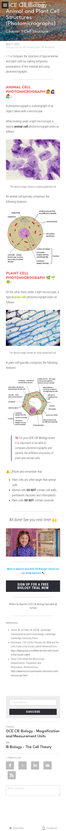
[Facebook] (10, 765)
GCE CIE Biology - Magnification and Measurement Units (32, 733)
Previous (10, 726)
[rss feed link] (12, 775)
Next (8, 742)
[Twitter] (22, 765)
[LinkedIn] (35, 765)
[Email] (47, 765)
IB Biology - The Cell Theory (28, 747)
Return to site (14, 757)
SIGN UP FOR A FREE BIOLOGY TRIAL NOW (33, 586)
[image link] (33, 4)
